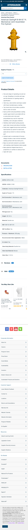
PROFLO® (3, 483)
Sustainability (4, 365)
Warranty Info (4, 407)
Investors (3, 370)
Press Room (4, 356)
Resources (3, 432)
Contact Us (4, 394)
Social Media (4, 361)
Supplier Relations (6, 450)
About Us (3, 342)
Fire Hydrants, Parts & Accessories (10, 14)
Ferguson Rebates (6, 421)
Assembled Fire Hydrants (7, 15)
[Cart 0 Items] (26, 5)
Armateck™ (4, 459)
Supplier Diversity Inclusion (8, 445)
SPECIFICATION (7, 165)
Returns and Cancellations (8, 403)
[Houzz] (20, 329)
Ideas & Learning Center (7, 436)
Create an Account (10, 81)
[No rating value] (5, 64)
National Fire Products (7, 473)
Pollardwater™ (4, 478)
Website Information (6, 417)
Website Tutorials (5, 412)
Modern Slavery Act (6, 375)
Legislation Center (6, 440)
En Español (4, 426)
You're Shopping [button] (12, 1)
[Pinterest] (11, 329)
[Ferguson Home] (14, 5)
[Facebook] (7, 329)
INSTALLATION (7, 168)
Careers (3, 347)
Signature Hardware (6, 496)
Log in (2, 81)
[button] (27, 506)
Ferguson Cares (5, 351)
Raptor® (3, 492)
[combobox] (13, 8)
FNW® (3, 469)
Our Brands (4, 455)
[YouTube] (16, 329)
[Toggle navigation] (2, 5)
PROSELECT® (4, 487)
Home (2, 12)
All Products (9, 12)
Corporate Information (7, 338)
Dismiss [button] (5, 526)
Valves (15, 12)
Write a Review (16, 64)
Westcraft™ (4, 501)
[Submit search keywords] (25, 8)
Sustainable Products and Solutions (10, 379)
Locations (3, 398)
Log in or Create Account (7, 77)
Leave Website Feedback (7, 389)
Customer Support (6, 385)
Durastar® (3, 464)
